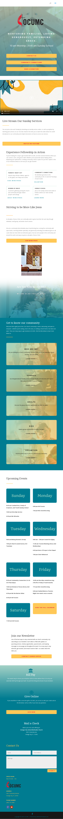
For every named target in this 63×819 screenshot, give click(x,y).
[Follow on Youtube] (11, 807)
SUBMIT (52, 771)
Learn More (39, 197)
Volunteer (38, 182)
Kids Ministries (14, 180)
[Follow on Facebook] (7, 807)
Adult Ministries (15, 197)
